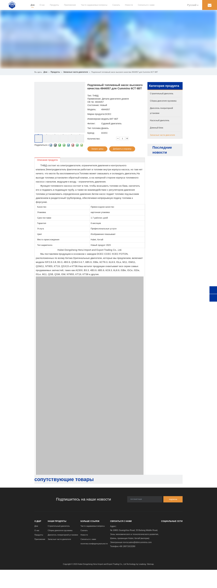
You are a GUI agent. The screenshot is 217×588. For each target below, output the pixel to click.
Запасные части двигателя (59, 539)
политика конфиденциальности (94, 544)
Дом (33, 5)
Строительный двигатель (59, 526)
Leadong (142, 564)
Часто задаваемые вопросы (94, 5)
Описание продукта (47, 160)
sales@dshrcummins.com (140, 542)
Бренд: (91, 133)
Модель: (91, 109)
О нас (42, 5)
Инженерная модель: (98, 119)
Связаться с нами (146, 5)
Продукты (54, 5)
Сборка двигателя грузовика (60, 530)
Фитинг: (91, 123)
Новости (129, 5)
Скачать (116, 5)
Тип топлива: (94, 128)
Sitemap (150, 564)
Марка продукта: (96, 114)
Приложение (70, 5)
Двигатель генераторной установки (63, 535)
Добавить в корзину (122, 149)
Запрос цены (97, 149)
